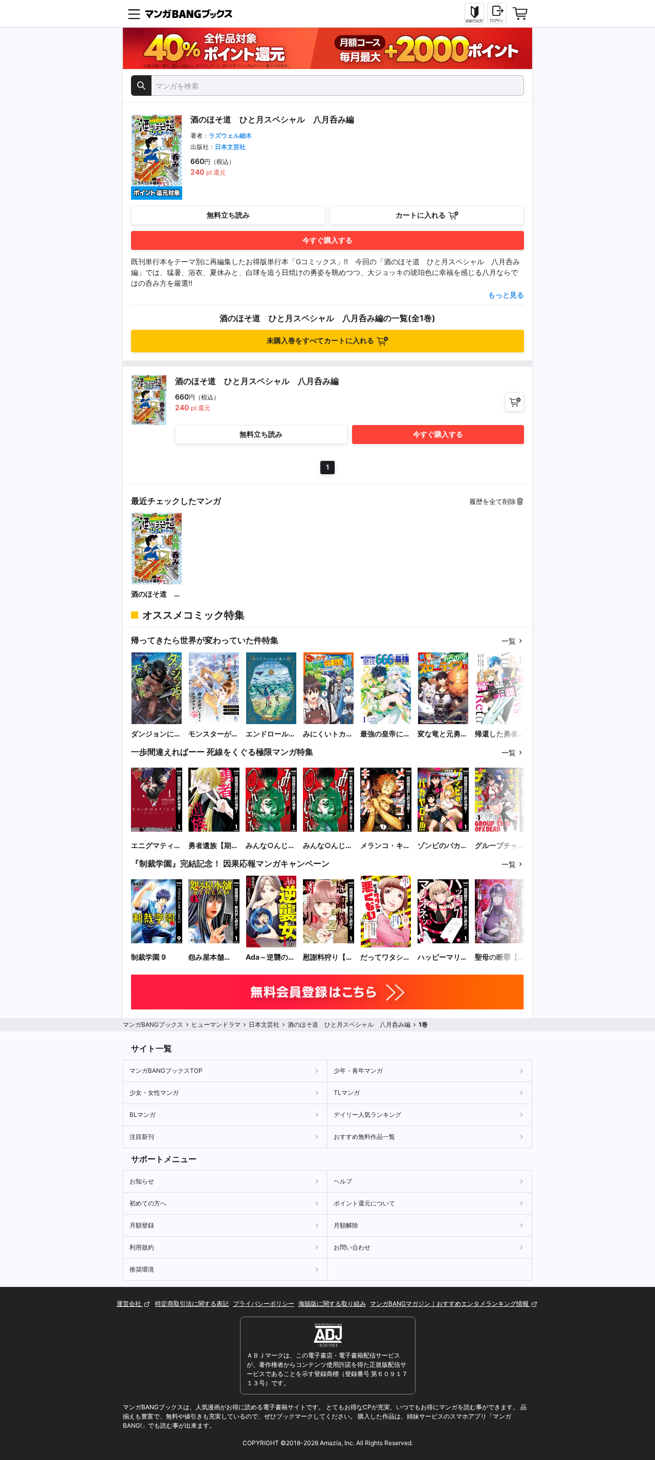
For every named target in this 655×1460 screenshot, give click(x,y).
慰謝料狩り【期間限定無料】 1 (328, 957)
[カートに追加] (514, 401)
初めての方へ (147, 1203)
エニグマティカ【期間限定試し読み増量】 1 (156, 846)
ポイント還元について (364, 1203)
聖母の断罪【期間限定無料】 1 (500, 957)
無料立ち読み (228, 214)
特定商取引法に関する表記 (192, 1303)
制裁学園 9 (148, 957)
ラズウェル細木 (230, 135)
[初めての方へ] (474, 14)
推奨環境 (141, 1269)
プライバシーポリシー (263, 1303)
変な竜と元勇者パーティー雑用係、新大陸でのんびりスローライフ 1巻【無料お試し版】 (443, 734)
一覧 (508, 641)
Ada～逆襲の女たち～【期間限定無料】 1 (271, 957)
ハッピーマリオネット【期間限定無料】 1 (443, 957)
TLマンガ (347, 1092)
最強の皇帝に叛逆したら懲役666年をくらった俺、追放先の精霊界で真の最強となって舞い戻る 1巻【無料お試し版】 (385, 734)
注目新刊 (141, 1136)
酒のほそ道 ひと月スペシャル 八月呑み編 (156, 594)
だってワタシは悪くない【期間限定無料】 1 (385, 957)
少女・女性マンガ (154, 1092)
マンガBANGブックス (153, 1024)
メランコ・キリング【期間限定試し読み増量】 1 (385, 846)
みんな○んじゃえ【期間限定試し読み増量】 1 (271, 846)
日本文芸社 (230, 147)
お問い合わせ (352, 1247)
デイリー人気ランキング (367, 1114)
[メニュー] (134, 14)
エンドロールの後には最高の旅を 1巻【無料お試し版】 (271, 734)
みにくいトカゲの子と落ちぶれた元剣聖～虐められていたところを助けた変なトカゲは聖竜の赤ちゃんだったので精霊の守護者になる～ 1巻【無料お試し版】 (328, 734)
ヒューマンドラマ (216, 1024)
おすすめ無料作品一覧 (364, 1136)
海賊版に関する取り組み (332, 1303)
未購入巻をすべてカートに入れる (320, 340)
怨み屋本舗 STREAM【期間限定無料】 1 (212, 957)
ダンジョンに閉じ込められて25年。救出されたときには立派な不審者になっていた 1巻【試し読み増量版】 (156, 734)
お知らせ (141, 1181)
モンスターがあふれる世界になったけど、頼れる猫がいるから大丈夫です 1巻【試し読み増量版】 (213, 734)
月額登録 (141, 1225)
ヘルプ (343, 1181)
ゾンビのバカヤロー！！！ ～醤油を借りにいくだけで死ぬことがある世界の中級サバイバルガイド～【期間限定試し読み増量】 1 (443, 846)
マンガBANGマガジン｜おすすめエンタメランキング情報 (450, 1303)
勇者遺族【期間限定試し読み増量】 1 (213, 846)
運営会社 (130, 1303)
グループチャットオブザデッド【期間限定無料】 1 (500, 846)
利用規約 (141, 1247)
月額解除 (346, 1225)
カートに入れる (421, 214)
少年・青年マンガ (358, 1070)
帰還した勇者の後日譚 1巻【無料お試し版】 (500, 734)
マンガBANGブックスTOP (166, 1070)
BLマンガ (142, 1114)
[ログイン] (497, 13)
